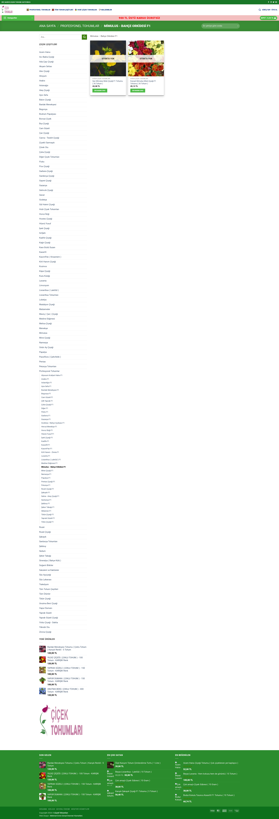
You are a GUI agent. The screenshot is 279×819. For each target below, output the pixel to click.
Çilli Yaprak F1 (47, 401)
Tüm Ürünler (44, 594)
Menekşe (43, 328)
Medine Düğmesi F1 (49, 463)
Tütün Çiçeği (45, 598)
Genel (42, 195)
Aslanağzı (43, 85)
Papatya (43, 352)
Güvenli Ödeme (63, 809)
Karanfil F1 (45, 445)
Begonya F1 (46, 394)
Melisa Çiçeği (45, 323)
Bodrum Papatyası (47, 114)
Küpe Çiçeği (44, 271)
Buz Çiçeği (44, 123)
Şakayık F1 (45, 492)
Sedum (42, 551)
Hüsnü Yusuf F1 (47, 434)
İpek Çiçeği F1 (47, 438)
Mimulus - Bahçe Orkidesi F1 (53, 467)
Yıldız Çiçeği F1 (47, 522)
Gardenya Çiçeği (46, 176)
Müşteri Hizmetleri (80, 809)
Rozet (41, 527)
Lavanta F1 (45, 456)
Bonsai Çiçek (45, 119)
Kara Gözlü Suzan (47, 247)
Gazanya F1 (46, 419)
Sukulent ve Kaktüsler (49, 570)
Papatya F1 (46, 478)
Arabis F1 (45, 379)
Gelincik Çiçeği (46, 190)
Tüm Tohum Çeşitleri (64, 10)
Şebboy (42, 546)
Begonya (43, 109)
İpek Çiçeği (44, 228)
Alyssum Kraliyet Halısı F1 (52, 375)
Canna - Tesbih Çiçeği (49, 138)
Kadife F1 (45, 441)
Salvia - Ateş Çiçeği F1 (50, 496)
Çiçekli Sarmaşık (47, 142)
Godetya (43, 199)
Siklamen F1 (46, 511)
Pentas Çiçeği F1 (48, 481)
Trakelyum (44, 584)
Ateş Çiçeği (44, 90)
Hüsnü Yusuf (45, 223)
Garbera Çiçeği (46, 171)
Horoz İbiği (44, 214)
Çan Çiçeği (44, 133)
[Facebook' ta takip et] (268, 2)
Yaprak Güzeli (45, 613)
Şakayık (42, 536)
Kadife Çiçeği (45, 238)
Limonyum (44, 285)
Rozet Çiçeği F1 (47, 489)
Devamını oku (99, 90)
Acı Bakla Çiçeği (46, 57)
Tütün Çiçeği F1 (47, 514)
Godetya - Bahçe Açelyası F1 (53, 423)
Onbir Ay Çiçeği (46, 347)
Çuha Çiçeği (44, 152)
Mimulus (43, 333)
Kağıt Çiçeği (44, 242)
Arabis (42, 80)
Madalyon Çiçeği (47, 304)
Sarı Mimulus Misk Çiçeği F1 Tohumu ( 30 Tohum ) (107, 82)
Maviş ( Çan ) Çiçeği (48, 314)
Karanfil (42, 252)
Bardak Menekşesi (47, 104)
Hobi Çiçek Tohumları (87, 10)
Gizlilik (51, 809)
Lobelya (42, 299)
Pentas (42, 361)
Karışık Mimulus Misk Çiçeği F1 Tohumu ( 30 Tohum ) (143, 82)
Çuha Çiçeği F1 (47, 405)
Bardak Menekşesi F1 (50, 390)
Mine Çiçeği (44, 338)
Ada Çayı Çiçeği (46, 61)
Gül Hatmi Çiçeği (47, 204)
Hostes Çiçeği (45, 218)
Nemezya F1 (46, 474)
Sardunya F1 (46, 500)
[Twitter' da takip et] (273, 2)
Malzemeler (106, 10)
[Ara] (260, 10)
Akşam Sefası (45, 66)
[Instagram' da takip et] (271, 2)
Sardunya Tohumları (48, 541)
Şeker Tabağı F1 (47, 507)
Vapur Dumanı (45, 608)
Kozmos (43, 266)
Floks (41, 161)
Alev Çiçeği (44, 71)
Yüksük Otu (44, 627)
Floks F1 (44, 412)
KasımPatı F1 (46, 448)
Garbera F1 (45, 416)
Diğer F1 (44, 408)
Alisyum (43, 76)
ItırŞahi (42, 233)
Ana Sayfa (47, 26)
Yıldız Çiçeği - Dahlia (48, 622)
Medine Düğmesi (47, 318)
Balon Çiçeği (45, 99)
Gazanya (43, 185)
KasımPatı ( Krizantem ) (50, 257)
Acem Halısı (44, 52)
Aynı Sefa (43, 95)
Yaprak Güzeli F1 (48, 518)
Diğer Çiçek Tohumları (49, 157)
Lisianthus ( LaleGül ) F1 (51, 459)
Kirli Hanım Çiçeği (47, 261)
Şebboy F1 (45, 503)
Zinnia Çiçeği (45, 632)
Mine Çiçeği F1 (47, 470)
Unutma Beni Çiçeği (48, 603)
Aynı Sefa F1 (46, 386)
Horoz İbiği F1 (47, 430)
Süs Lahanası (45, 579)
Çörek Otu (43, 147)
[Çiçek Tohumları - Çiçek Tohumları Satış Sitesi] (12, 9)
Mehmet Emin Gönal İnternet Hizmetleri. (66, 816)
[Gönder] (84, 37)
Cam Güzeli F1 (47, 397)
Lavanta (42, 280)
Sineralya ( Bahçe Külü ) (50, 560)
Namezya (43, 342)
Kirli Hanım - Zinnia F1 (50, 452)
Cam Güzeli (44, 128)
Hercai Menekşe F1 (49, 427)
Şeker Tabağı (45, 555)
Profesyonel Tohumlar (39, 10)
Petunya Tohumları (47, 366)
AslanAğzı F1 (46, 383)
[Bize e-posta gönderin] (276, 2)
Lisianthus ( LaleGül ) (49, 290)
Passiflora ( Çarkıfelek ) (50, 357)
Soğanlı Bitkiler (46, 565)
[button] (269, 10)
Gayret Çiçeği (45, 180)
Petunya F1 (45, 485)
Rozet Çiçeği (45, 532)
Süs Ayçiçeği (45, 575)
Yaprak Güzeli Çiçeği (48, 617)
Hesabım (43, 809)
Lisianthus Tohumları (48, 295)
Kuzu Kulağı (44, 276)
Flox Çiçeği (44, 166)
